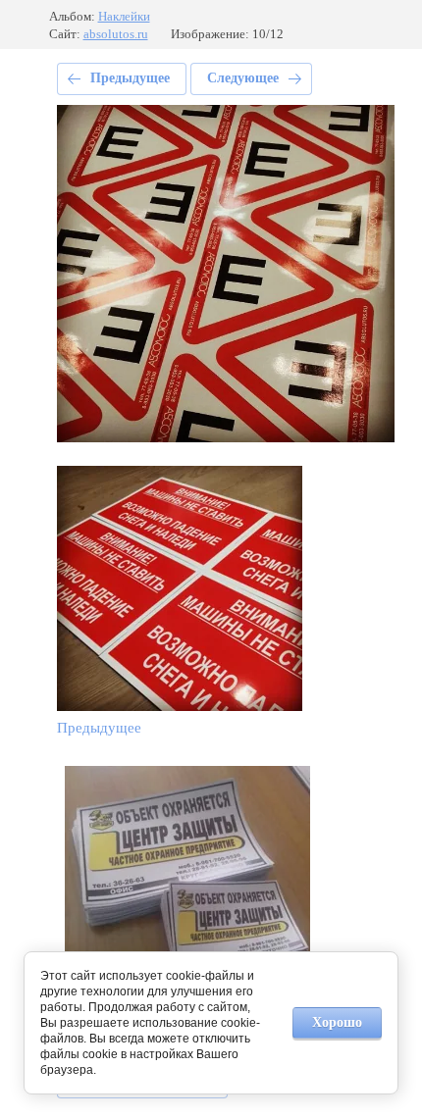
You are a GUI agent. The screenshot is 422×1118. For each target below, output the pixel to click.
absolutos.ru (115, 33)
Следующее (243, 78)
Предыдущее (130, 78)
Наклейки (124, 16)
